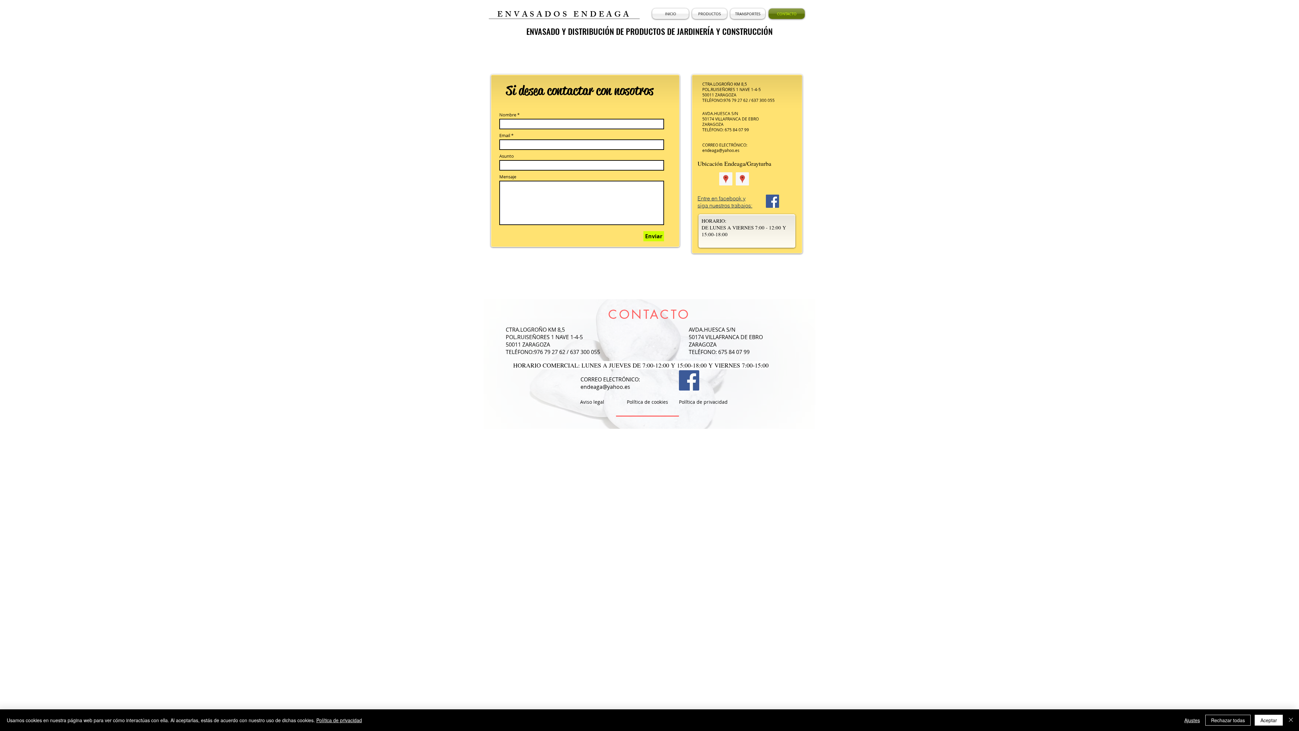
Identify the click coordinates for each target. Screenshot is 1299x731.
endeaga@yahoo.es (720, 150)
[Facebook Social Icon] (772, 201)
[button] (709, 13)
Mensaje (507, 177)
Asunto (506, 156)
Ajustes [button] (1192, 720)
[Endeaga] (725, 178)
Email (504, 135)
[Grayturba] (742, 178)
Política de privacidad (339, 720)
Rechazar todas (1228, 720)
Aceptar (1268, 720)
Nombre (507, 115)
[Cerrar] (1291, 720)
